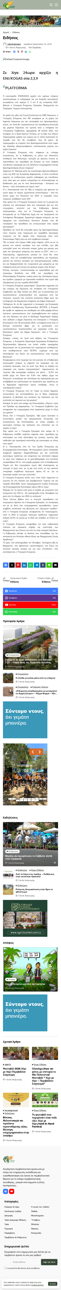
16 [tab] (37, 800)
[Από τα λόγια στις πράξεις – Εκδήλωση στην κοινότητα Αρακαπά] (8, 874)
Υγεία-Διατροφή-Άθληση (15, 1220)
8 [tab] (37, 799)
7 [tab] (33, 799)
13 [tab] (25, 800)
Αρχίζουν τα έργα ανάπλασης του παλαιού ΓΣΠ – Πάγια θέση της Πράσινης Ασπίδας (28, 661)
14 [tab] (29, 800)
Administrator (14, 44)
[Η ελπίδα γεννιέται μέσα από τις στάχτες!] (8, 678)
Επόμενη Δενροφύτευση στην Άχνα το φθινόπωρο (34, 890)
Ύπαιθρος (35, 1220)
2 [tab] (14, 799)
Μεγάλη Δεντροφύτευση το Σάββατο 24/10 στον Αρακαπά (28, 857)
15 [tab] (33, 800)
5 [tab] (25, 799)
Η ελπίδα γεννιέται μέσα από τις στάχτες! (35, 678)
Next (39, 751)
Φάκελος (35, 1228)
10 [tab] (44, 799)
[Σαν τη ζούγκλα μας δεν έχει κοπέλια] (30, 969)
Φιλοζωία (35, 1224)
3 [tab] (18, 799)
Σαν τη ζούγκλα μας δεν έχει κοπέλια (25, 984)
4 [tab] (21, 799)
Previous (32, 751)
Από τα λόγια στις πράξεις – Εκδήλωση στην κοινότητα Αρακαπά (35, 875)
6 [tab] (29, 799)
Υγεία (6, 1224)
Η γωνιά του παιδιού (40, 1207)
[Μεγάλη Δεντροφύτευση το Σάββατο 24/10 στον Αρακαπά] (30, 844)
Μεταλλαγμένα (37, 1215)
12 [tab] (21, 800)
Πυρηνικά (8, 1228)
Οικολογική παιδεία (12, 1211)
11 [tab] (18, 800)
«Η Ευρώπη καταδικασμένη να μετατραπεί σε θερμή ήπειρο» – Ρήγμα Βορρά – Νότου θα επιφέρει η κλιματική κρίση (37, 692)
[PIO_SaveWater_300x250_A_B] (25, 719)
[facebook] (5, 1191)
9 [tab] (41, 799)
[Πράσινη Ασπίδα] (9, 5)
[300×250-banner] (25, 918)
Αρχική (6, 32)
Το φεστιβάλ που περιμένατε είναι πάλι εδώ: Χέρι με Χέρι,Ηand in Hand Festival (44, 1120)
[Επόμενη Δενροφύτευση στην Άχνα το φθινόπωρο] (8, 890)
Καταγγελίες (36, 1233)
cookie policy (37, 1285)
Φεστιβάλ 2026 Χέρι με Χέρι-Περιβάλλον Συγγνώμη (14, 1071)
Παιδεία (34, 1211)
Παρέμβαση (9, 1233)
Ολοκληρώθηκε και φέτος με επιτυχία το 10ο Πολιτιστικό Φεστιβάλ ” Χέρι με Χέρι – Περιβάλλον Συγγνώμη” (44, 1076)
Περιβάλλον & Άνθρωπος (15, 1237)
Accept (53, 1284)
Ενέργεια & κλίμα (11, 1207)
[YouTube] (11, 1191)
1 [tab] (10, 799)
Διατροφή (8, 1215)
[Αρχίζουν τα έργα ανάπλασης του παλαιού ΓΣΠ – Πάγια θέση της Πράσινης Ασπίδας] (30, 648)
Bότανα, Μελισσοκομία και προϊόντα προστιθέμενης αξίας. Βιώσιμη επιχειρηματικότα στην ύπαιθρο (16, 1126)
